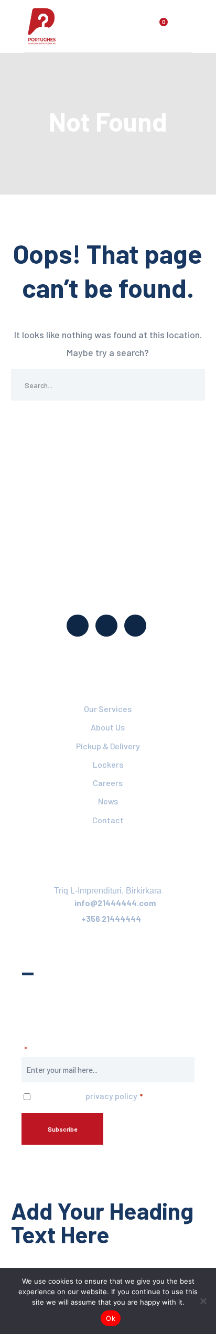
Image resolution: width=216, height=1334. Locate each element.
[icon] (78, 626)
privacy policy (111, 1096)
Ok (110, 1318)
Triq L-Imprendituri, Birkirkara (107, 890)
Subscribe (62, 1129)
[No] (203, 1301)
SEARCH (189, 385)
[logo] (42, 25)
